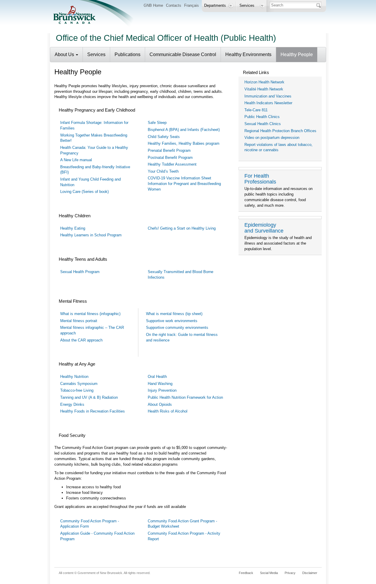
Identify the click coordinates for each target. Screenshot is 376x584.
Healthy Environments (248, 54)
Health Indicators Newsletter (268, 103)
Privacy (290, 573)
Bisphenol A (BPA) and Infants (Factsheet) (184, 129)
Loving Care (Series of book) (84, 191)
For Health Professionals (260, 179)
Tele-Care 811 (256, 110)
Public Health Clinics (262, 117)
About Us (65, 54)
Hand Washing (160, 383)
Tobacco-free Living (76, 390)
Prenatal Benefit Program (169, 150)
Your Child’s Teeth (163, 171)
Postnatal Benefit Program (170, 157)
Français (191, 5)
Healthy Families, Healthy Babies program (183, 143)
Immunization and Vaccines (267, 96)
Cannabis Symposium (79, 383)
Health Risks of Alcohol (167, 411)
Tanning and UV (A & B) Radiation (89, 397)
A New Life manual (76, 160)
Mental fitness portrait (78, 321)
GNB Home (153, 5)
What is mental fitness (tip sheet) (174, 314)
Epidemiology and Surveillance (263, 228)
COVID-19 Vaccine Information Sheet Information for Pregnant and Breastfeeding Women (184, 183)
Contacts (173, 5)
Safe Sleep (157, 122)
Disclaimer (309, 573)
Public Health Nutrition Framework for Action (185, 397)
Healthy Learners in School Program (91, 235)
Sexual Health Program (80, 272)
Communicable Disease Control (183, 54)
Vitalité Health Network (263, 89)
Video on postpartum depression (271, 137)
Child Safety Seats (164, 136)
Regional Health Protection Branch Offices (280, 131)
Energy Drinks (72, 404)
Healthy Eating (72, 228)
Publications (127, 54)
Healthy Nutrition (74, 376)
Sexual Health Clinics (262, 124)
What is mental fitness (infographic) (90, 314)
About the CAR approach (81, 340)
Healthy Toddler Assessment (172, 164)
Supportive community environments (177, 327)
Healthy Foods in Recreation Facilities (92, 411)
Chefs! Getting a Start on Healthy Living (182, 228)
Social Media (269, 573)
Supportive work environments (171, 321)
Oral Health (157, 376)
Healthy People (297, 54)
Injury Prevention (162, 390)
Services (96, 54)
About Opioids (160, 404)
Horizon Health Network (264, 82)
